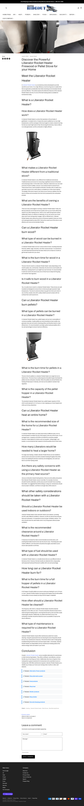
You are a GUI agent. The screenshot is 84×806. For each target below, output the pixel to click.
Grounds (53, 14)
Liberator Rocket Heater (29, 85)
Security (63, 14)
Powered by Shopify (22, 801)
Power (27, 14)
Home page (7, 14)
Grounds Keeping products (37, 702)
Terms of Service (27, 777)
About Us (25, 770)
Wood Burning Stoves (54, 708)
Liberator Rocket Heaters (32, 655)
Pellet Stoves (45, 708)
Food (44, 14)
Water (71, 14)
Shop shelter (33, 697)
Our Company (8, 18)
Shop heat (32, 686)
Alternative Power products (37, 671)
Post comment (28, 756)
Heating (28, 708)
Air (14, 14)
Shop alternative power (36, 676)
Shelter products (34, 691)
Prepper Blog (26, 781)
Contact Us (25, 772)
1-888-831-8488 (58, 1)
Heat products (34, 681)
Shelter (36, 14)
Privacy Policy (26, 775)
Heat (20, 14)
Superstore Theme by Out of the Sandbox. (10, 801)
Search (24, 779)
